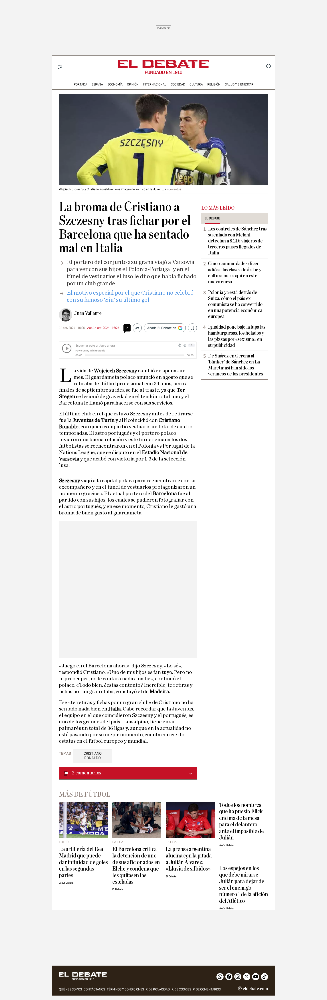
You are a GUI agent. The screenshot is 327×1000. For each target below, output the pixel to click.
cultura (196, 84)
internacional (154, 84)
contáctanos (94, 989)
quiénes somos (70, 989)
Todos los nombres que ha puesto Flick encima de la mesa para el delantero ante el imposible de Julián (241, 821)
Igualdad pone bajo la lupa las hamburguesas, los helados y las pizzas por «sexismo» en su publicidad (236, 336)
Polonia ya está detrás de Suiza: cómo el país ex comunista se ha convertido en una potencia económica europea (235, 304)
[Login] (268, 66)
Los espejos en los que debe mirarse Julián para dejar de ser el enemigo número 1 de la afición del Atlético (243, 884)
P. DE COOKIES (181, 989)
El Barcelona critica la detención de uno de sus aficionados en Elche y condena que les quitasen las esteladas (136, 865)
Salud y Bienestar (239, 84)
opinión (133, 84)
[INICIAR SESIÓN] (268, 66)
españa (97, 84)
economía (115, 84)
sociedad (178, 84)
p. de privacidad (158, 989)
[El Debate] (163, 64)
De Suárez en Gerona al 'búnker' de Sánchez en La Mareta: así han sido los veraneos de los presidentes (235, 365)
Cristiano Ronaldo (93, 755)
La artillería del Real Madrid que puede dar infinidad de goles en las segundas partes (83, 862)
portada (80, 84)
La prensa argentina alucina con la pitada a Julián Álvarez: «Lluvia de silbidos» (189, 859)
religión (213, 84)
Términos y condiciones (125, 989)
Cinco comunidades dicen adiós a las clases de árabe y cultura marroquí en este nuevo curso (234, 272)
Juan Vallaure (88, 313)
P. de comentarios (207, 989)
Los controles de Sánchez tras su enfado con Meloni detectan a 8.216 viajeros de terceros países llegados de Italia (237, 241)
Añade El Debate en (161, 328)
